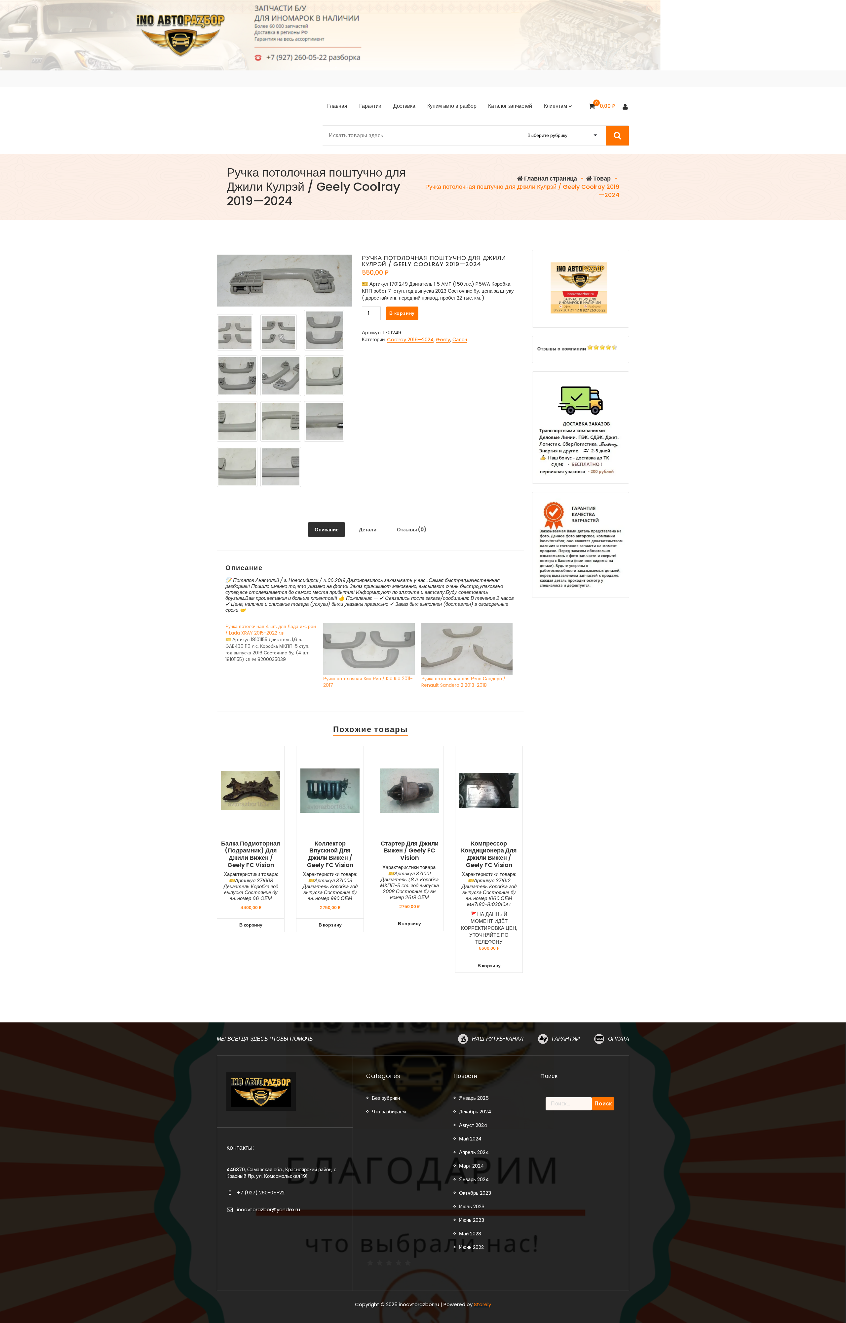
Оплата (618, 1039)
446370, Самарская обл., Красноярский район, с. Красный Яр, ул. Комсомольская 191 (281, 1172)
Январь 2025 (474, 1098)
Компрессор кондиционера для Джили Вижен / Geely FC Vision (489, 854)
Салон (459, 339)
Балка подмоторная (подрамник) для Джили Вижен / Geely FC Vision (250, 854)
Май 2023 (470, 1233)
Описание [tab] (326, 529)
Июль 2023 (471, 1206)
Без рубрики (386, 1098)
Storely (482, 1304)
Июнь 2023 (471, 1220)
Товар (601, 178)
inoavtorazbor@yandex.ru (268, 1209)
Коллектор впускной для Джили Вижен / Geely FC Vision (330, 854)
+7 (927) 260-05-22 (261, 1192)
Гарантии (566, 1039)
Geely (443, 339)
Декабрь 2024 (475, 1111)
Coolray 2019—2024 (410, 339)
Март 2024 (471, 1165)
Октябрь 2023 (475, 1192)
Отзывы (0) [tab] (411, 529)
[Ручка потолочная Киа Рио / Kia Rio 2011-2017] (368, 649)
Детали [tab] (367, 529)
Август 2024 (473, 1125)
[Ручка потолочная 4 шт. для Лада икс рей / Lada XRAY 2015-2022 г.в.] (274, 643)
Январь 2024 (474, 1179)
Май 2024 (470, 1138)
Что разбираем (389, 1111)
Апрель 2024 (474, 1152)
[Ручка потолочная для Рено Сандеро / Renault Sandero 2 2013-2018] (467, 649)
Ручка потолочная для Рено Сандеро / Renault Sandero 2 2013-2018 (463, 681)
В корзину (402, 313)
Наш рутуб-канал (497, 1039)
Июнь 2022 (471, 1247)
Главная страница (550, 178)
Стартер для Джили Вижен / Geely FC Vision (410, 850)
